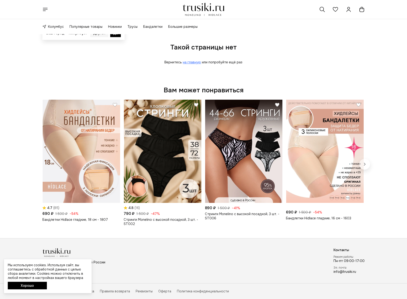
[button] (335, 9)
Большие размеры (183, 27)
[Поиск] (322, 9)
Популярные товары (85, 27)
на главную (192, 62)
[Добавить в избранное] (115, 105)
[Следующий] (364, 164)
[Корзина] (362, 9)
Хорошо (27, 285)
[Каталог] (45, 9)
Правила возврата (115, 291)
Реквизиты (144, 291)
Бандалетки (153, 27)
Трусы (132, 27)
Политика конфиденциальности (203, 291)
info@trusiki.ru (345, 272)
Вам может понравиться (204, 90)
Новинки (115, 27)
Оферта (164, 291)
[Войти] (348, 9)
